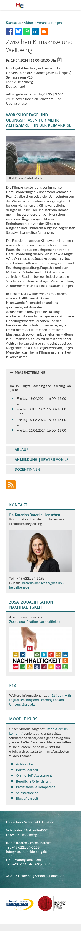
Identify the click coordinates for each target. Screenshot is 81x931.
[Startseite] (20, 6)
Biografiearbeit (27, 798)
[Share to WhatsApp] (26, 31)
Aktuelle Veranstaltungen (43, 22)
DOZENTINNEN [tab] (27, 469)
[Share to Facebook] (9, 31)
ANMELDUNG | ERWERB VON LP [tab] (42, 459)
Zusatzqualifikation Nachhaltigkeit (34, 621)
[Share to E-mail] (44, 31)
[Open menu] (9, 5)
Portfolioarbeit (27, 770)
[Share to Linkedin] (35, 31)
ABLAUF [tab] (21, 449)
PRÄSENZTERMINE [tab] (30, 372)
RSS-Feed (11, 485)
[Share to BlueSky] (18, 31)
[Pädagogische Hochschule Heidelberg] (22, 910)
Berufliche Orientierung (33, 781)
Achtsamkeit (25, 764)
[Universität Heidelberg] (52, 910)
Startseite (13, 22)
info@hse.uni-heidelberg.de (26, 851)
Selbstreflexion (27, 793)
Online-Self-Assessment (34, 775)
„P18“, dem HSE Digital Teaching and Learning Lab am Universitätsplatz (40, 699)
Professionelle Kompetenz (35, 787)
